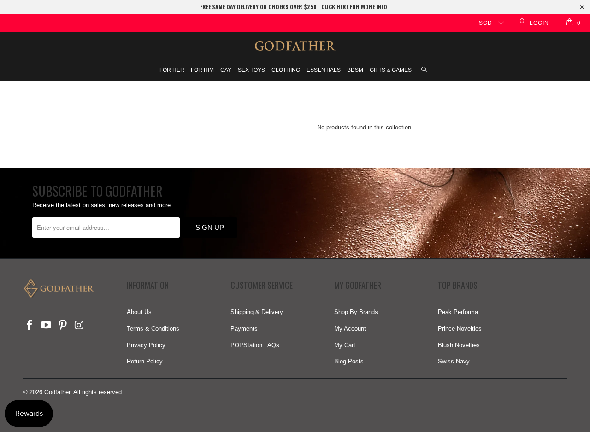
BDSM (355, 70)
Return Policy (145, 361)
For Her (171, 70)
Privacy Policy (146, 345)
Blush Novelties (459, 345)
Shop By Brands (356, 312)
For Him (202, 70)
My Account (350, 328)
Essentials (324, 70)
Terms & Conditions (153, 328)
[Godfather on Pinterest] (63, 326)
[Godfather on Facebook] (30, 326)
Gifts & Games (391, 70)
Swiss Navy (454, 361)
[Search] (424, 70)
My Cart (344, 345)
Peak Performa (458, 312)
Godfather (57, 392)
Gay (225, 70)
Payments (244, 328)
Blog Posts (349, 361)
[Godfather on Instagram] (79, 326)
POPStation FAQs (254, 345)
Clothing (285, 70)
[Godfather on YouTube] (46, 326)
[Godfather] (295, 46)
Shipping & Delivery (256, 312)
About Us (139, 312)
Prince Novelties (460, 328)
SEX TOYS (251, 70)
